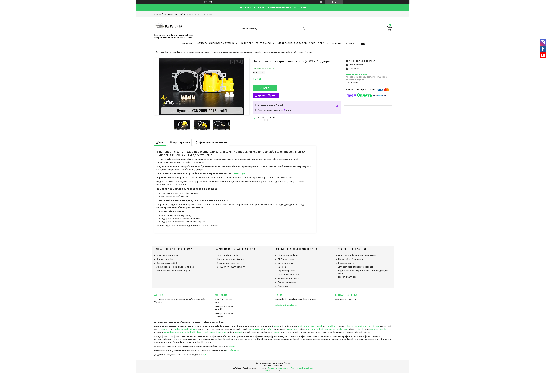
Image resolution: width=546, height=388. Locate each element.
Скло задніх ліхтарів (227, 255)
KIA (308, 329)
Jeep (295, 329)
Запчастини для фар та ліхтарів (215, 43)
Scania (276, 332)
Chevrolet (357, 326)
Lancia (339, 329)
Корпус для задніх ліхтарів (230, 259)
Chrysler (367, 326)
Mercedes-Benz (171, 332)
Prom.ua (287, 363)
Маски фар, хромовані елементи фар (175, 267)
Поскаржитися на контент (279, 368)
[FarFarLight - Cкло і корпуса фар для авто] (168, 25)
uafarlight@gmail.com (286, 305)
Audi (300, 326)
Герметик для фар (347, 277)
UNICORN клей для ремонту (231, 267)
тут (204, 354)
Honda (251, 329)
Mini (182, 332)
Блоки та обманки (287, 282)
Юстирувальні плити (288, 278)
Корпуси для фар (165, 259)
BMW (313, 326)
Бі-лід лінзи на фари (288, 255)
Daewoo (164, 329)
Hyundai (257, 52)
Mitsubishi (190, 332)
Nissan (199, 332)
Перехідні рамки (286, 270)
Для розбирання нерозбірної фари (355, 267)
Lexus (345, 329)
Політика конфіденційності (302, 368)
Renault (238, 332)
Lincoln (360, 329)
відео (232, 346)
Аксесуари (283, 286)
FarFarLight (240, 173)
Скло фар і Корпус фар (170, 52)
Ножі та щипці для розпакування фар (357, 255)
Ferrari (184, 329)
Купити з (262, 95)
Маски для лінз (285, 263)
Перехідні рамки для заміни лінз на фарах (232, 52)
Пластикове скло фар (167, 255)
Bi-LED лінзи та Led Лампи (256, 43)
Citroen (375, 326)
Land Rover (329, 329)
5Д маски (282, 267)
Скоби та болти (346, 263)
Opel (205, 332)
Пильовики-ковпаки (288, 274)
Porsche (222, 332)
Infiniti (270, 329)
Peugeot (213, 332)
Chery (349, 326)
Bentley (306, 326)
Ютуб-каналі (232, 350)
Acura (276, 326)
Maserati (374, 329)
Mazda (383, 329)
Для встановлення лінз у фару (197, 52)
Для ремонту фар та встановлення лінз (301, 43)
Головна (187, 43)
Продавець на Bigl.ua (273, 365)
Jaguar (289, 329)
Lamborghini (316, 329)
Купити (266, 88)
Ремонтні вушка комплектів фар (173, 270)
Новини (336, 43)
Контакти (351, 43)
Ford (195, 329)
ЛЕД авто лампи (286, 259)
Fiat (190, 329)
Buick (319, 326)
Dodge (177, 329)
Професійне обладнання (350, 259)
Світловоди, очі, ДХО (167, 263)
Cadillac (332, 326)
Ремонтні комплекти (228, 263)
